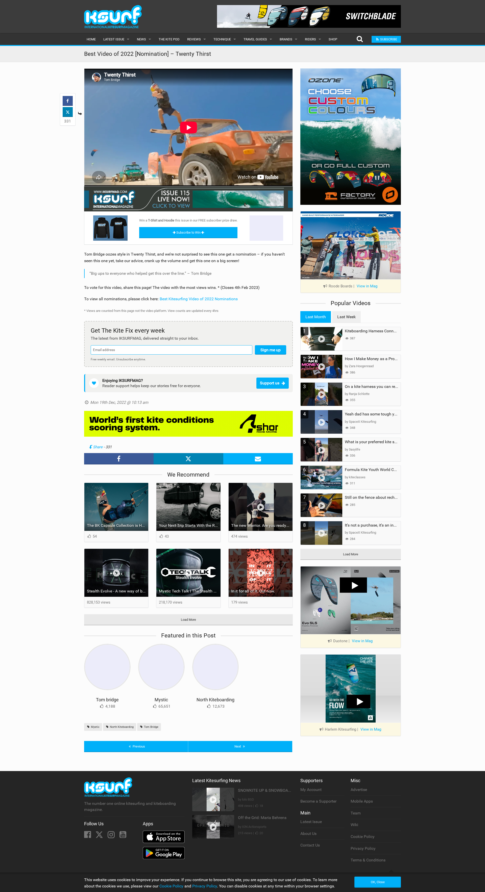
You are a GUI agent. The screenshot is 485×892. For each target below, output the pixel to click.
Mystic (161, 699)
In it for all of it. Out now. (253, 591)
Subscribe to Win (188, 232)
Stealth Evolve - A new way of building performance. (118, 591)
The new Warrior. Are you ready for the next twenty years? (262, 525)
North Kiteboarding (215, 699)
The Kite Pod (169, 39)
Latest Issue (113, 39)
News (141, 39)
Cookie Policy (363, 836)
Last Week (346, 316)
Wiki (354, 824)
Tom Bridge (150, 727)
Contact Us (310, 845)
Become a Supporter (318, 801)
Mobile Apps (362, 801)
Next (238, 746)
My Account (311, 789)
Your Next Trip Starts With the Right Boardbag (190, 525)
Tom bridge (107, 699)
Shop (333, 39)
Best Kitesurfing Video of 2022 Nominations (199, 298)
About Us (308, 833)
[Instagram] (112, 836)
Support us (269, 383)
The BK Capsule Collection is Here (117, 525)
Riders (310, 39)
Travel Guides (255, 39)
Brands (286, 39)
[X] (100, 836)
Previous (138, 746)
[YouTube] (122, 836)
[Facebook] (88, 836)
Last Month (315, 316)
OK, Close (378, 882)
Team (356, 813)
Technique (222, 39)
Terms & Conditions (368, 860)
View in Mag (367, 286)
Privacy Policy (363, 848)
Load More (188, 620)
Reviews (194, 39)
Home (91, 39)
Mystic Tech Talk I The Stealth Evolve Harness (190, 591)
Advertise (359, 789)
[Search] (360, 39)
